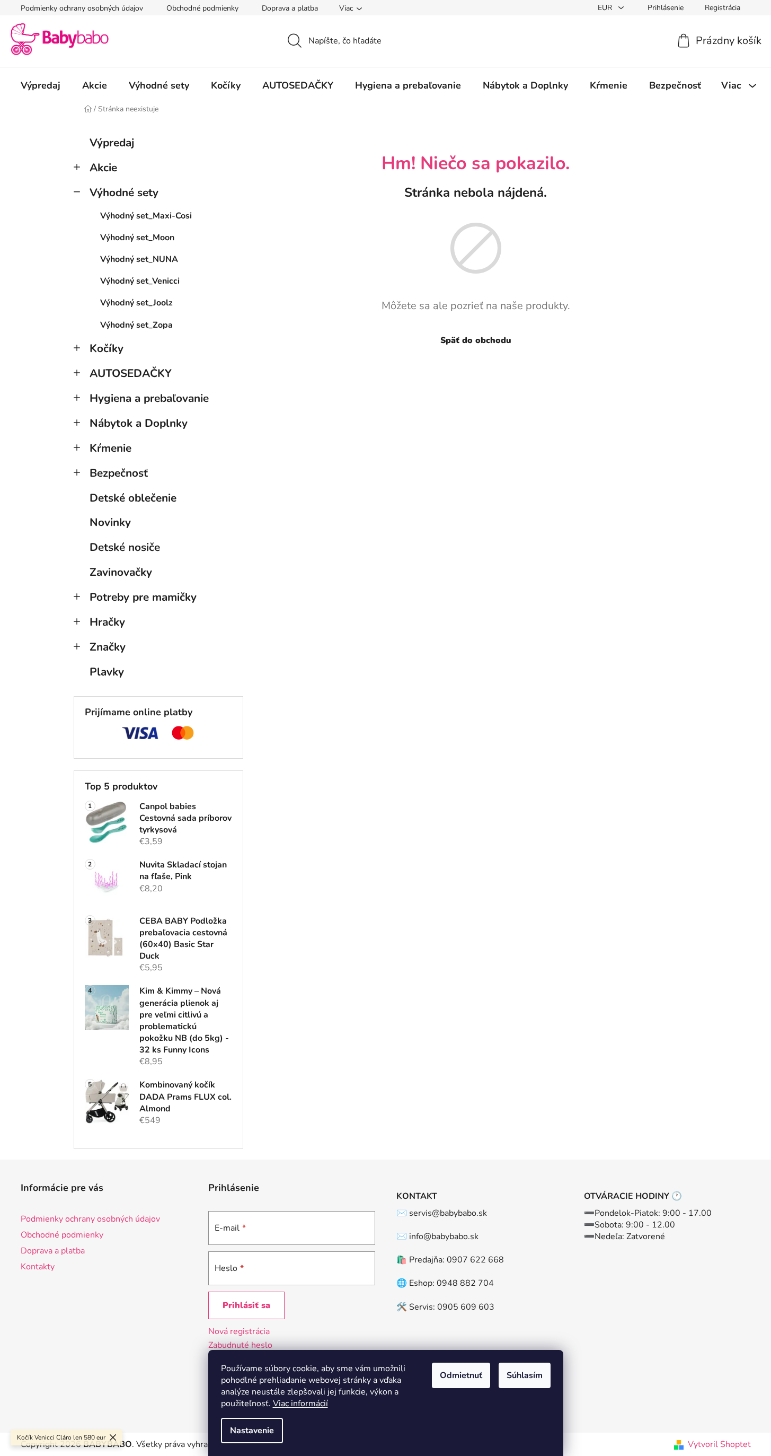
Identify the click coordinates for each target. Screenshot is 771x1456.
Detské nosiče (125, 547)
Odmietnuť (461, 1375)
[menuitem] (40, 85)
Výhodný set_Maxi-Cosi (146, 216)
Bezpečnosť (119, 473)
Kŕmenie (110, 448)
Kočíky (106, 348)
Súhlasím (525, 1375)
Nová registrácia (239, 1331)
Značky (108, 646)
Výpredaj (112, 142)
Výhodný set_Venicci (140, 281)
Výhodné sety (124, 192)
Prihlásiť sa (246, 1305)
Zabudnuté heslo (240, 1345)
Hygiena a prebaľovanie (149, 398)
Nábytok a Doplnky (139, 423)
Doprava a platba (290, 8)
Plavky (107, 671)
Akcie (103, 167)
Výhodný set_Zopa (136, 325)
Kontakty (38, 1267)
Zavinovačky (121, 572)
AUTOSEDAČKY (131, 373)
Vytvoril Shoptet (719, 1444)
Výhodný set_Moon (137, 237)
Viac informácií (300, 1403)
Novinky (110, 522)
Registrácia (722, 8)
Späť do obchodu (475, 340)
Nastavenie (252, 1430)
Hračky (107, 622)
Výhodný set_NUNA (139, 259)
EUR (606, 8)
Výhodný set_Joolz (136, 303)
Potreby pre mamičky (143, 597)
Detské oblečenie (133, 497)
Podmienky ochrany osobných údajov (82, 8)
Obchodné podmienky (202, 8)
